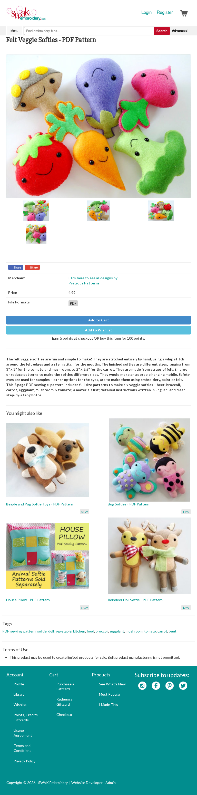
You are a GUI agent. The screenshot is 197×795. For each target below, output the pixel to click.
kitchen (79, 631)
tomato (150, 631)
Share (17, 267)
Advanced (180, 30)
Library (19, 694)
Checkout (64, 714)
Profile (19, 684)
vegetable (63, 631)
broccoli (102, 631)
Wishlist (20, 704)
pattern (29, 631)
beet (172, 631)
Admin (110, 782)
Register (165, 12)
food (90, 631)
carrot (162, 631)
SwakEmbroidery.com (44, 15)
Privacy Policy (24, 761)
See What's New (112, 684)
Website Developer (87, 782)
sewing (16, 631)
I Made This (108, 704)
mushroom (134, 631)
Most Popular (110, 694)
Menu (14, 30)
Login (146, 12)
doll (51, 631)
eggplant (117, 631)
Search (162, 30)
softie (42, 631)
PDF (5, 631)
